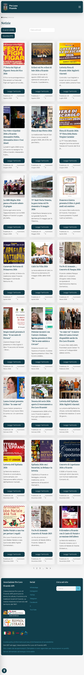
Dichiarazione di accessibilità (42, 642)
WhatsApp (34, 587)
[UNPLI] (26, 633)
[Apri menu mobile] (80, 7)
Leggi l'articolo (14, 91)
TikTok (32, 595)
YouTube (33, 610)
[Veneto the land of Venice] (14, 613)
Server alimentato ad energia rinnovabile (19, 652)
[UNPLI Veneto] (21, 633)
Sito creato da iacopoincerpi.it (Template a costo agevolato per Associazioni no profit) (36, 648)
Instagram (34, 591)
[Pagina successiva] (50, 568)
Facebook (33, 602)
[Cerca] (78, 588)
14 (47, 568)
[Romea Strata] (14, 622)
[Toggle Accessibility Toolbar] (4, 670)
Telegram (33, 599)
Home (4, 17)
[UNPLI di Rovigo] (17, 633)
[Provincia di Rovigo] (13, 633)
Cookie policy (8, 642)
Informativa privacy (22, 642)
